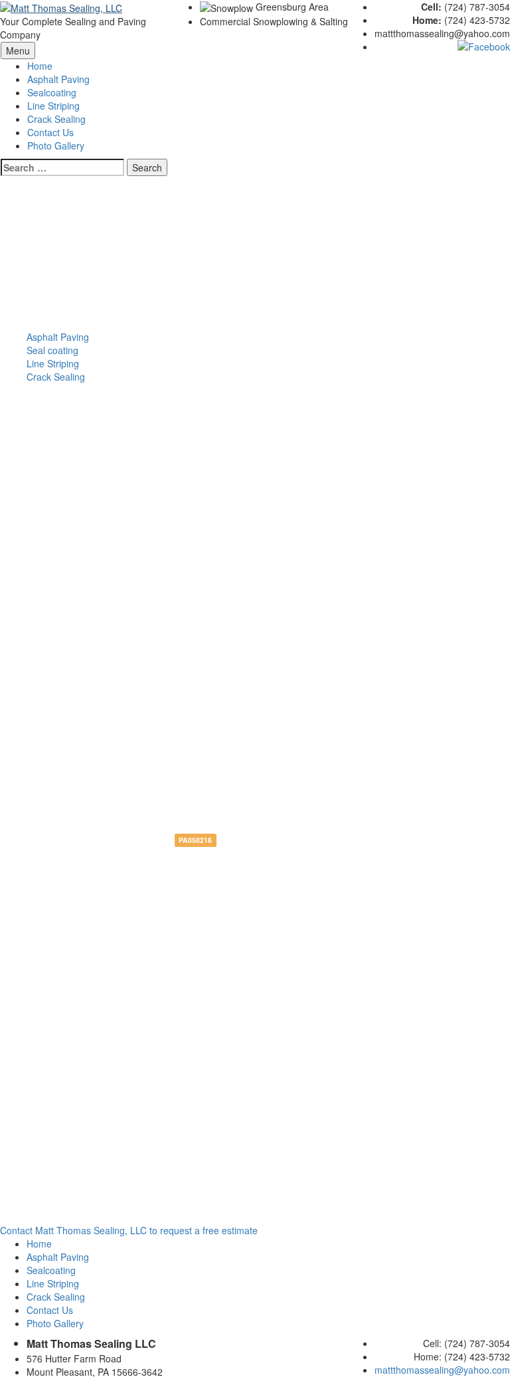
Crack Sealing (56, 376)
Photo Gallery (55, 1323)
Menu (18, 50)
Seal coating (52, 350)
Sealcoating (51, 92)
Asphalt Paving (58, 79)
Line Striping (53, 105)
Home (39, 65)
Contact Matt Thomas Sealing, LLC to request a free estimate (129, 1230)
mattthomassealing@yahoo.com (442, 1369)
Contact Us (50, 132)
